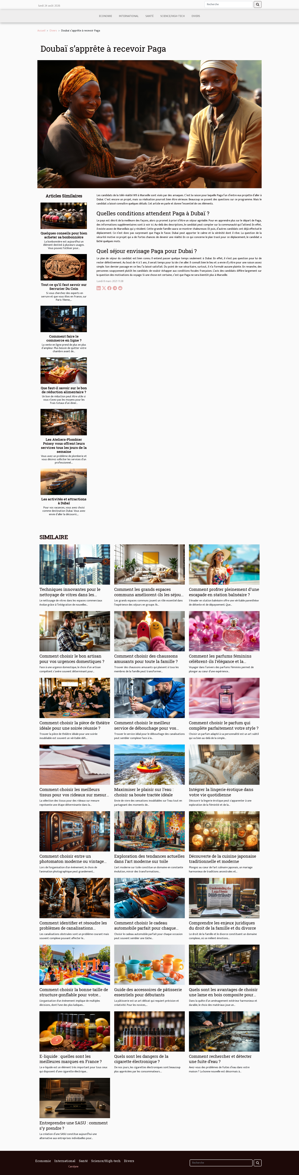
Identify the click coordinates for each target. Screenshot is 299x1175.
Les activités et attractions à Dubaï (63, 501)
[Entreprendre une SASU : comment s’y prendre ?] (74, 1098)
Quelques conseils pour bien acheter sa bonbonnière (64, 235)
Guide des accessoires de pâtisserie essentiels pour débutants (148, 992)
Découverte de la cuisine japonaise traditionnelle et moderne (222, 858)
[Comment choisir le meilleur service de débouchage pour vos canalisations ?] (149, 697)
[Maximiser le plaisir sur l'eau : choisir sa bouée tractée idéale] (149, 764)
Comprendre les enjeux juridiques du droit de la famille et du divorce (222, 925)
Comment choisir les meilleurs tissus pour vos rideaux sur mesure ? (73, 795)
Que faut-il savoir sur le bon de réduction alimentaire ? (64, 390)
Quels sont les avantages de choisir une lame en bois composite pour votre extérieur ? (223, 995)
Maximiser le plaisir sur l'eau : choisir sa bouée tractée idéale (143, 792)
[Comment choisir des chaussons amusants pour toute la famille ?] (149, 631)
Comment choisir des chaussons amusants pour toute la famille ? (146, 658)
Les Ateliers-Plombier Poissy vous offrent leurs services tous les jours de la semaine (64, 445)
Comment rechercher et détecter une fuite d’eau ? (220, 1059)
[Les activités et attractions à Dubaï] (63, 482)
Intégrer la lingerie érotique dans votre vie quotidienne (221, 792)
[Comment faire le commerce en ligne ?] (63, 319)
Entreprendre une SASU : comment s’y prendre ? (73, 1125)
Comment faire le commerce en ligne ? (63, 338)
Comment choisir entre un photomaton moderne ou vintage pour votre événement (71, 861)
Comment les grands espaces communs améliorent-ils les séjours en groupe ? (149, 595)
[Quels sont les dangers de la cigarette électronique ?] (149, 1031)
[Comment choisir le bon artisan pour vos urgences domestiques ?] (74, 631)
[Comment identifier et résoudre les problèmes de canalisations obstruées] (74, 898)
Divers (196, 16)
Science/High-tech (172, 16)
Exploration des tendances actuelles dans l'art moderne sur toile (149, 858)
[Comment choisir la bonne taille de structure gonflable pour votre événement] (74, 964)
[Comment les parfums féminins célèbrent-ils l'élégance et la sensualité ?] (224, 631)
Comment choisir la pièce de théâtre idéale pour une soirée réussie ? (74, 725)
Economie (105, 16)
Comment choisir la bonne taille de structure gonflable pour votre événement (73, 995)
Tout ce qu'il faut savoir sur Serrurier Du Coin (64, 286)
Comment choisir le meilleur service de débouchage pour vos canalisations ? (145, 728)
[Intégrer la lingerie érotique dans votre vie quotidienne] (224, 764)
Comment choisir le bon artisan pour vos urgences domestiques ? (71, 658)
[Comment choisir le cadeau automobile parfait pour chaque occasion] (149, 898)
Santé (149, 16)
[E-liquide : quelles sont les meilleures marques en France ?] (74, 1031)
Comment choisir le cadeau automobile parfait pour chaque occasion (145, 928)
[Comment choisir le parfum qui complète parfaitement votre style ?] (224, 697)
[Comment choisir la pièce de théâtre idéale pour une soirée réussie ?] (74, 697)
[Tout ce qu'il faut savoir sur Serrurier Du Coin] (63, 267)
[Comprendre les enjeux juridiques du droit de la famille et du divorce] (224, 898)
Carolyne (73, 1167)
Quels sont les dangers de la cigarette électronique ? (141, 1059)
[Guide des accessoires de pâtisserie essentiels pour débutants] (149, 964)
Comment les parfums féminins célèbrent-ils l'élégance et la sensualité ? (220, 661)
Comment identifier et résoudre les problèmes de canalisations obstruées (73, 928)
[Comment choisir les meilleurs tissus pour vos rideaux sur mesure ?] (74, 764)
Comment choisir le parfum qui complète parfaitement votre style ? (224, 725)
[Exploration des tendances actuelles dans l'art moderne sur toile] (149, 831)
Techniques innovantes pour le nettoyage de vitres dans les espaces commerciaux (69, 595)
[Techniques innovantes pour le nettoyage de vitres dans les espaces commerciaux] (74, 564)
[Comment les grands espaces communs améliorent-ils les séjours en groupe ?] (149, 564)
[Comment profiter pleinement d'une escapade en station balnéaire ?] (224, 564)
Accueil (41, 30)
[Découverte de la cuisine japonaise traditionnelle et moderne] (224, 831)
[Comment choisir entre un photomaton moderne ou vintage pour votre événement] (74, 831)
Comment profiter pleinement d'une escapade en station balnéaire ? (224, 592)
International (129, 16)
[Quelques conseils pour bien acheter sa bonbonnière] (63, 216)
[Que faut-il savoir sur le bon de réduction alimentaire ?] (63, 370)
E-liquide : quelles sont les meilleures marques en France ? (70, 1059)
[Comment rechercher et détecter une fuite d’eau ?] (224, 1031)
